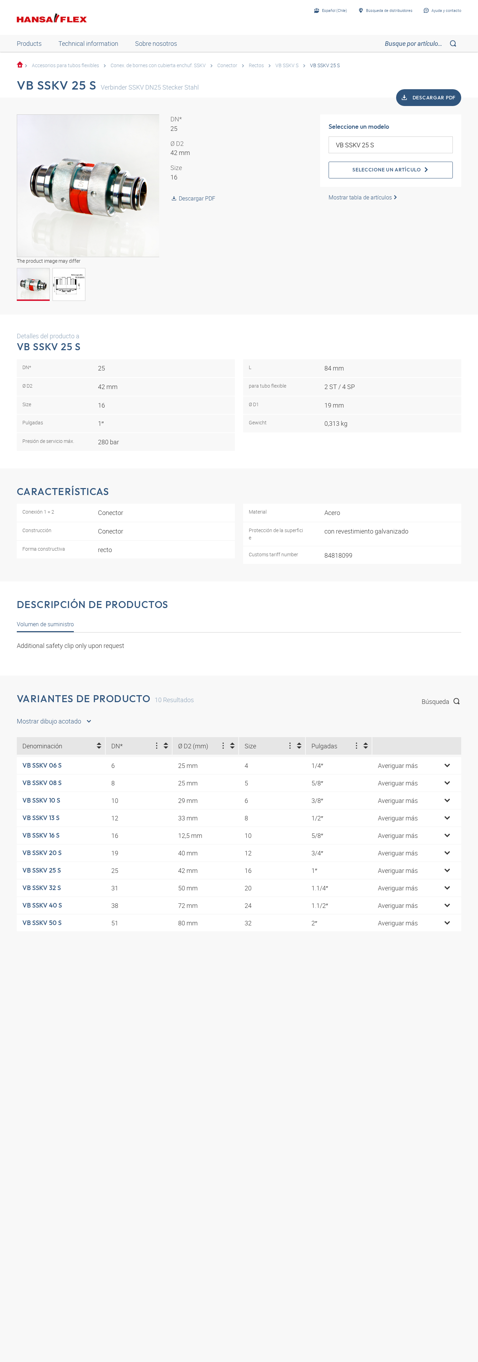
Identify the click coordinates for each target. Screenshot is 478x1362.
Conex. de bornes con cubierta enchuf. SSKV (158, 65)
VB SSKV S (286, 65)
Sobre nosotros (156, 43)
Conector (227, 65)
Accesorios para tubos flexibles (65, 65)
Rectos (256, 65)
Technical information (88, 43)
